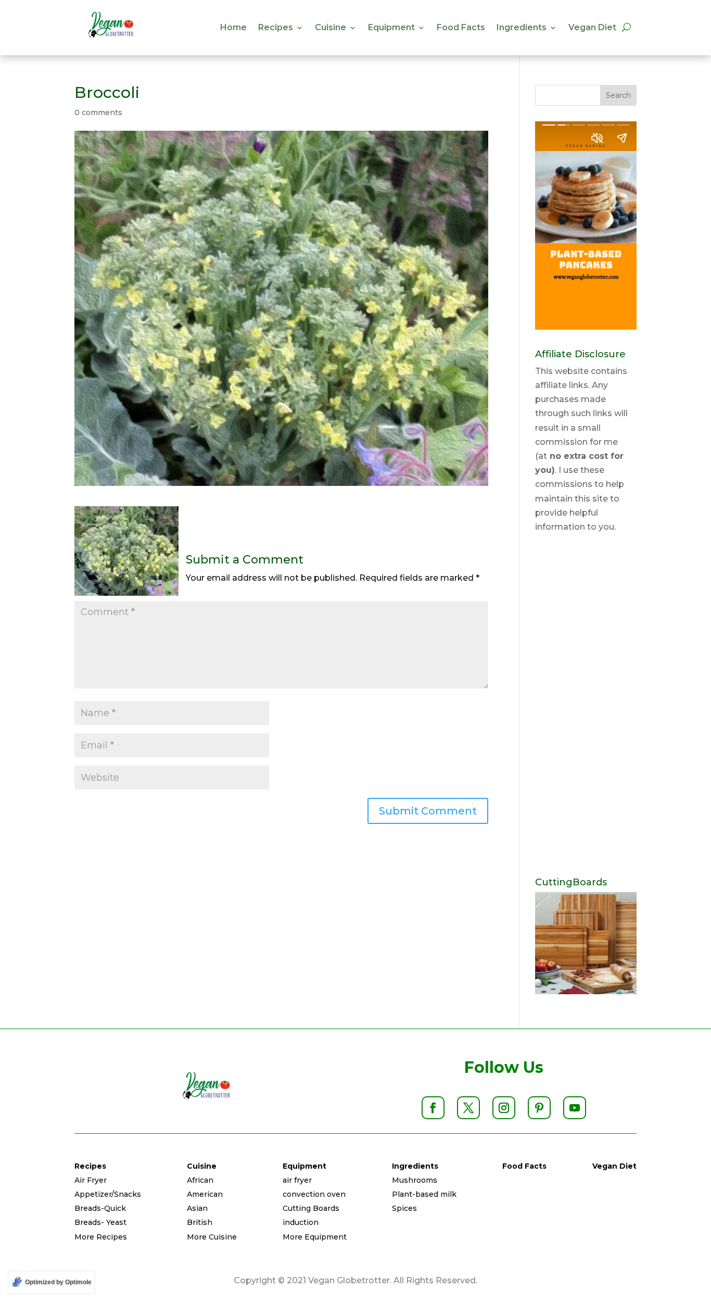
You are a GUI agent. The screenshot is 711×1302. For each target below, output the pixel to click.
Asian (197, 1208)
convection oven (314, 1194)
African (200, 1180)
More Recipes (100, 1237)
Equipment (391, 27)
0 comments (98, 112)
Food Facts (461, 27)
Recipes (275, 27)
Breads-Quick (100, 1208)
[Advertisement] (586, 705)
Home (233, 27)
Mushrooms (414, 1180)
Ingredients (522, 27)
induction (301, 1222)
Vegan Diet (592, 27)
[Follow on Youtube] (574, 1107)
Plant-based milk (424, 1194)
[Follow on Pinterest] (539, 1107)
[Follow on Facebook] (433, 1107)
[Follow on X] (468, 1107)
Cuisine (330, 27)
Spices (404, 1208)
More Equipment (315, 1237)
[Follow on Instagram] (503, 1107)
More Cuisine (212, 1237)
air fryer (297, 1180)
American (205, 1194)
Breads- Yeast (100, 1222)
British (199, 1222)
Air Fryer (90, 1180)
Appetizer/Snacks (107, 1194)
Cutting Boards (311, 1208)
